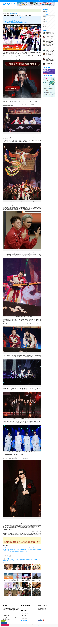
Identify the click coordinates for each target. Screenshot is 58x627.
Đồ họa (18, 6)
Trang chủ (5, 6)
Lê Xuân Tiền (8, 560)
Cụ (23, 559)
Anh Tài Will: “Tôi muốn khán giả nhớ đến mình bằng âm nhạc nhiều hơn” (15, 551)
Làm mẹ (34, 6)
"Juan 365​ (43, 625)
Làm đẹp (30, 6)
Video (44, 28)
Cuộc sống (14, 6)
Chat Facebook (4, 622)
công (22, 559)
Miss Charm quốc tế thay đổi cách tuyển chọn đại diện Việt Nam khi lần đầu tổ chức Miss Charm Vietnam (50, 55)
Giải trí (26, 6)
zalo (24, 539)
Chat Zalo (3, 620)
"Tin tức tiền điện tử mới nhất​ (34, 625)
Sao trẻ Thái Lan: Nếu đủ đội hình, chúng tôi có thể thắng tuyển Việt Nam (50, 50)
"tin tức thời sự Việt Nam (26, 625)
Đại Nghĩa (27, 559)
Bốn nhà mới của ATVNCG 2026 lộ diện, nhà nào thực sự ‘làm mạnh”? (16, 18)
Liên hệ (15, 0)
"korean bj (17, 625)
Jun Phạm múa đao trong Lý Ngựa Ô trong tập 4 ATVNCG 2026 (15, 20)
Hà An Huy (33, 559)
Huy (36, 559)
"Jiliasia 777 (40, 625)
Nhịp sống (39, 6)
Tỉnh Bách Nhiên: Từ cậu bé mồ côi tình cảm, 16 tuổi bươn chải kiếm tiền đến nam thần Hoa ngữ (50, 37)
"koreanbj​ (20, 625)
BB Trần (20, 559)
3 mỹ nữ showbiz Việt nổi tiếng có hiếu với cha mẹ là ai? (50, 33)
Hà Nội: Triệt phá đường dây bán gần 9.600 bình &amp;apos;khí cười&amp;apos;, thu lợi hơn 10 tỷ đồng (50, 46)
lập (5, 560)
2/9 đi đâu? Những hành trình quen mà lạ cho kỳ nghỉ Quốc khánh (49, 41)
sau (17, 560)
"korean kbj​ (14, 625)
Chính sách (8, 0)
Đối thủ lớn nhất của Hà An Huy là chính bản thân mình (13, 21)
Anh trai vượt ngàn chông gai (10, 559)
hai (35, 559)
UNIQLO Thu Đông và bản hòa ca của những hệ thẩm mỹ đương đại (14, 552)
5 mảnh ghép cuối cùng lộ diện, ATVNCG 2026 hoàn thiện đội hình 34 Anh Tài (17, 17)
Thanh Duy (19, 560)
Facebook (21, 539)
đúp (29, 559)
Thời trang (44, 26)
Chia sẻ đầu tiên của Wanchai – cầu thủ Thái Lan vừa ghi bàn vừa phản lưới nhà (50, 60)
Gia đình (22, 6)
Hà (30, 559)
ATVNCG (17, 559)
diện (24, 559)
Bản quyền (12, 0)
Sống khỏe (44, 6)
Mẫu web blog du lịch (9, 3)
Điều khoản (4, 0)
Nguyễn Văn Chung (13, 560)
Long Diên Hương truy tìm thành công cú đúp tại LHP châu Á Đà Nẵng (16, 22)
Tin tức (48, 6)
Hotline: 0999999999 (5, 624)
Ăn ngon (9, 6)
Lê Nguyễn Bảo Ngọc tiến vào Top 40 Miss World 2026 (50, 64)
